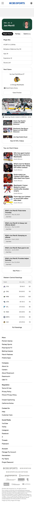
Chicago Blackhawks (18, 85)
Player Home (7, 34)
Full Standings (17, 327)
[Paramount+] (11, 479)
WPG (7, 317)
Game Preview (17, 93)
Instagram (5, 430)
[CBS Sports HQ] (25, 468)
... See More (8, 216)
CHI (7, 322)
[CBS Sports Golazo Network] (17, 472)
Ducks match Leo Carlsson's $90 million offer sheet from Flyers (21, 176)
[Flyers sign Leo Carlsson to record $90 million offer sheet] (8, 200)
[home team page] (17, 79)
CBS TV (4, 380)
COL (7, 286)
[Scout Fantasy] (16, 484)
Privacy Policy (6, 392)
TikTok (4, 427)
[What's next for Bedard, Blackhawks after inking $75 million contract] (8, 167)
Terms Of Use (6, 388)
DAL (7, 291)
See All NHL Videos (17, 141)
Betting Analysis (7, 351)
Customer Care (7, 415)
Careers (4, 370)
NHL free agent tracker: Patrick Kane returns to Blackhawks (22, 155)
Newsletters (6, 455)
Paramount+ (6, 376)
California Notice (8, 403)
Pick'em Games (7, 341)
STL (7, 307)
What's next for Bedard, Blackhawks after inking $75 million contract (22, 165)
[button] (2, 3)
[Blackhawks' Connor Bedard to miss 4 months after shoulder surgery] (8, 189)
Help (3, 412)
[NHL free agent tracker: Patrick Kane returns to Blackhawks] (8, 156)
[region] (17, 106)
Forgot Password (7, 462)
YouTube (5, 423)
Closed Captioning (8, 400)
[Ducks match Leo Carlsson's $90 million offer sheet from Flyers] (8, 178)
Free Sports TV (7, 348)
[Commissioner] (23, 479)
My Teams (5, 459)
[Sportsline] (24, 475)
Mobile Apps (6, 358)
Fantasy (17, 34)
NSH (7, 312)
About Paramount (8, 373)
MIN (7, 297)
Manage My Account (9, 452)
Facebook (5, 434)
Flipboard (5, 444)
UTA (7, 302)
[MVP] (6, 483)
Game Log (27, 34)
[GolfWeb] (26, 484)
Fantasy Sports (7, 344)
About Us (5, 366)
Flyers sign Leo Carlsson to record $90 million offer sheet (22, 198)
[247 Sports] (11, 475)
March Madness (7, 354)
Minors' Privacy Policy (9, 395)
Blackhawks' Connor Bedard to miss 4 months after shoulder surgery (21, 188)
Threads (4, 440)
